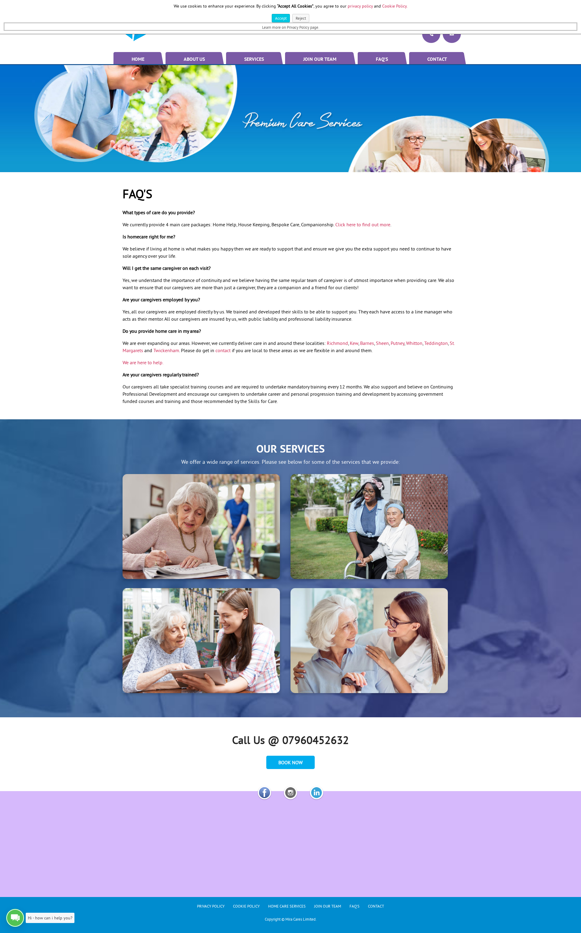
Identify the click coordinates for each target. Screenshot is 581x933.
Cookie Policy (246, 906)
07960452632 (315, 740)
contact (223, 350)
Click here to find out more (362, 224)
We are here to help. (143, 362)
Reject (301, 18)
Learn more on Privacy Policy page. (290, 27)
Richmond (337, 343)
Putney (397, 343)
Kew (354, 343)
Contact (437, 60)
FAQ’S (382, 60)
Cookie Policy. (395, 6)
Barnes (367, 343)
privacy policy (360, 6)
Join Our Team (319, 60)
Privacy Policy (211, 906)
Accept (281, 18)
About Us (194, 60)
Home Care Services (287, 906)
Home (138, 60)
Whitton (414, 343)
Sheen (382, 343)
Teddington (436, 343)
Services (254, 60)
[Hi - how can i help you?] (15, 918)
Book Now (290, 762)
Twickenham (166, 350)
